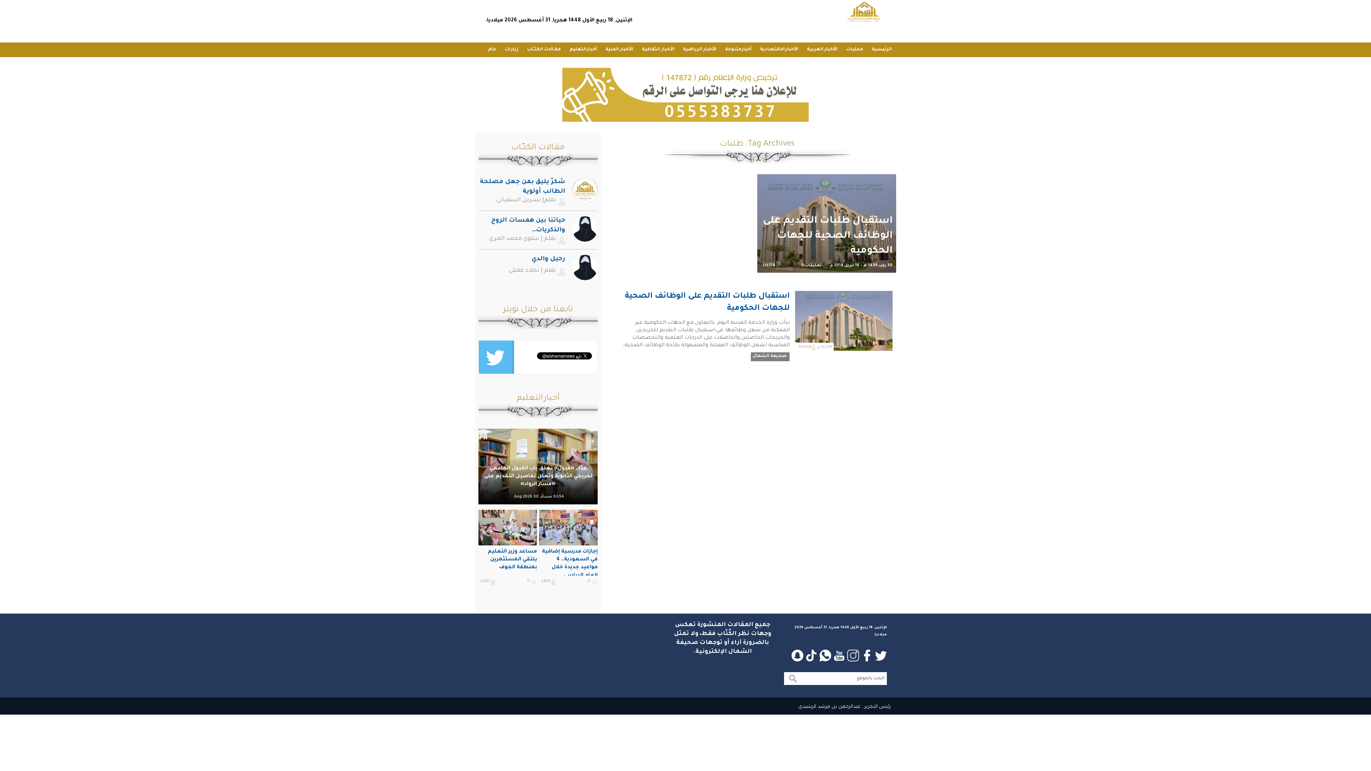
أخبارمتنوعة (738, 49)
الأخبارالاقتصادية (779, 49)
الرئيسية (882, 49)
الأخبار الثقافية (658, 49)
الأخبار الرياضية (700, 49)
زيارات (511, 49)
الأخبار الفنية (619, 49)
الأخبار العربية (822, 49)
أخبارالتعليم (583, 49)
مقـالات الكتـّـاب (544, 49)
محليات (854, 49)
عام (492, 49)
